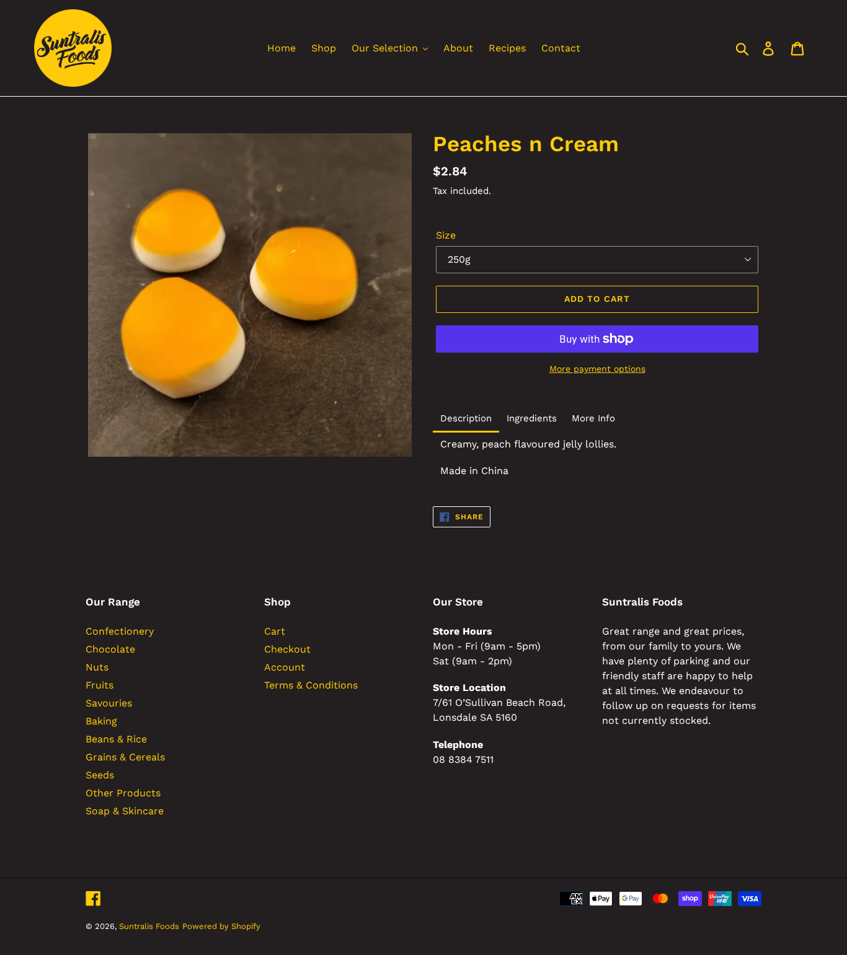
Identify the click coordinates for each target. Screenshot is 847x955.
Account (284, 667)
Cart (274, 631)
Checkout (287, 649)
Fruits (99, 685)
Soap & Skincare (125, 811)
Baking (101, 721)
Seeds (100, 775)
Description (466, 418)
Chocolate (110, 649)
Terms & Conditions (311, 685)
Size (446, 235)
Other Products (123, 793)
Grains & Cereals (125, 757)
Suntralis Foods (149, 926)
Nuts (97, 667)
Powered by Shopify (221, 926)
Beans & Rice (116, 739)
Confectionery (120, 631)
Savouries (109, 703)
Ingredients (532, 418)
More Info (593, 418)
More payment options (597, 369)
